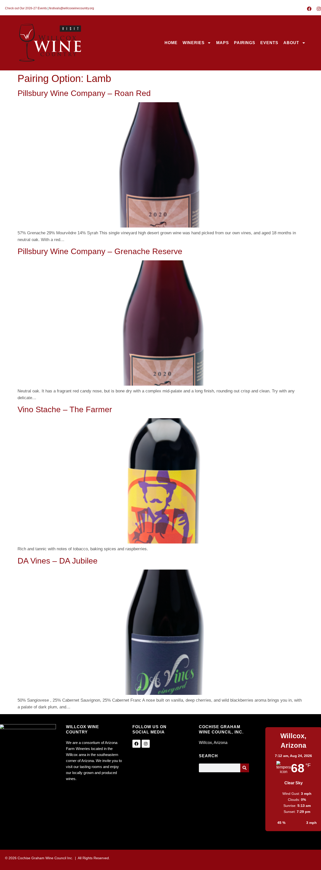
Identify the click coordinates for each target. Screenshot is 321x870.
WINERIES (194, 43)
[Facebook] (309, 9)
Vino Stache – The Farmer (65, 409)
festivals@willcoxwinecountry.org (71, 8)
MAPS (222, 43)
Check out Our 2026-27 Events (26, 8)
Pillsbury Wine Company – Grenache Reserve (100, 251)
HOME (171, 43)
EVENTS (269, 43)
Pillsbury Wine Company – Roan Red (84, 93)
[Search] (244, 768)
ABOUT (291, 43)
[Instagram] (318, 9)
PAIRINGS (244, 43)
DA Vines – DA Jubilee (58, 560)
